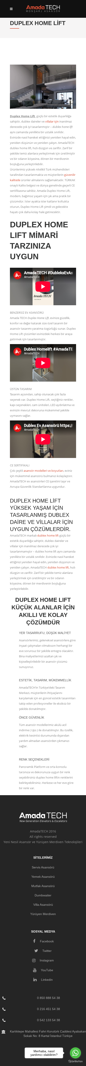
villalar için (52, 121)
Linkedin (46, 979)
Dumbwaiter (43, 895)
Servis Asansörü (43, 867)
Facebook (46, 941)
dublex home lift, (58, 567)
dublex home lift (48, 535)
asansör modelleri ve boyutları (43, 471)
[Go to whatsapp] (75, 1052)
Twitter (46, 951)
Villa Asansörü (43, 904)
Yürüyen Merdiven (43, 914)
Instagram (46, 960)
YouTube (46, 970)
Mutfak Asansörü (43, 886)
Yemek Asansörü (43, 876)
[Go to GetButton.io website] (75, 1061)
